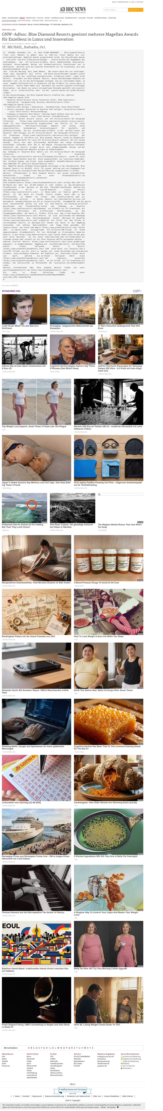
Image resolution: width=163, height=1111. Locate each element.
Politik (29, 1061)
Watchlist (77, 1059)
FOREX (52, 1059)
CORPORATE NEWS (37, 21)
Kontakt (77, 1066)
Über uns (97, 1096)
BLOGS (114, 2)
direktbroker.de (103, 1063)
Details (103, 1107)
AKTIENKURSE (13, 18)
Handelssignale (56, 1066)
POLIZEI (90, 18)
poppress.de (102, 1066)
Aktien (52, 1068)
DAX (3, 1056)
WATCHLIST (140, 2)
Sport (29, 1063)
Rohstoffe (54, 1061)
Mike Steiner (127, 1096)
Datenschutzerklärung (54, 1096)
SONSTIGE (112, 18)
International (32, 1075)
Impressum (37, 1096)
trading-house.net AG (105, 1056)
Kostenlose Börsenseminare (103, 1060)
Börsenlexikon (11, 1047)
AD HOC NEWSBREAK (82, 1056)
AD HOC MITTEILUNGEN (9, 21)
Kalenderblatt (32, 1077)
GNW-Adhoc (6, 30)
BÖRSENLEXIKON (123, 2)
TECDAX (5, 1061)
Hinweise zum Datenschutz (78, 1096)
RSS (133, 2)
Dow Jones (6, 1066)
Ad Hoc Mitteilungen (41, 24)
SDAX (4, 1063)
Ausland (30, 1068)
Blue (14, 30)
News (17, 1096)
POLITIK (40, 18)
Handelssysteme (56, 1063)
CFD (51, 1056)
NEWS (4, 18)
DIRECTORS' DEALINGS (51, 21)
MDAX (4, 1059)
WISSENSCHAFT (71, 18)
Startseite (22, 24)
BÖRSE (22, 18)
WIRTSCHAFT (31, 18)
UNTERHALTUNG (57, 18)
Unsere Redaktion (111, 1096)
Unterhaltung (32, 1073)
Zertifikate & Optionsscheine (56, 1071)
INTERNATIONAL (100, 18)
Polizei (29, 1070)
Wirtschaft (31, 1059)
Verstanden (111, 1107)
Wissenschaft (32, 1066)
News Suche (134, 10)
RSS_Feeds (78, 1063)
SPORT (47, 18)
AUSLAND (82, 18)
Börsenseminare (56, 1075)
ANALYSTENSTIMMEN (24, 21)
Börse (30, 24)
